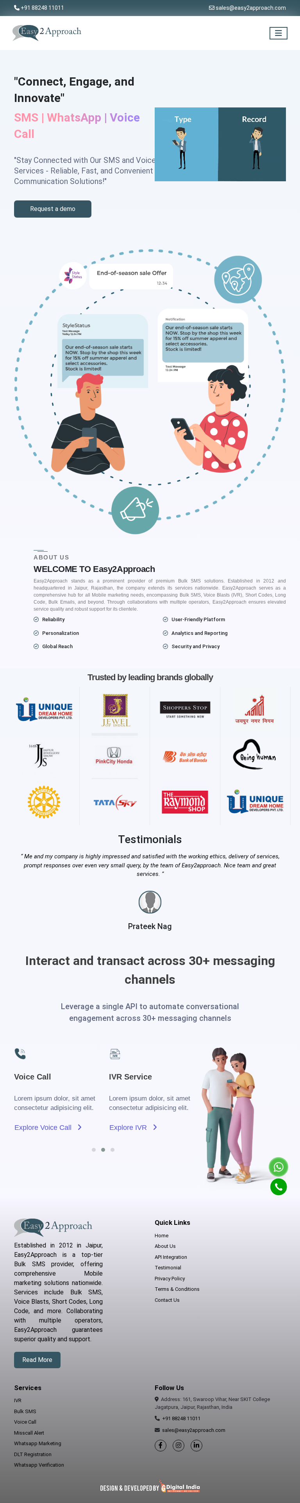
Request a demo (52, 209)
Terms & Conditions (177, 1289)
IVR (17, 1400)
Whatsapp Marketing (37, 1443)
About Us (165, 1246)
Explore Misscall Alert (146, 1127)
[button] (93, 1150)
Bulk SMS (25, 1411)
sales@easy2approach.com (251, 8)
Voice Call (25, 1422)
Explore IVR (36, 1127)
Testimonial (168, 1268)
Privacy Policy (170, 1278)
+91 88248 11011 (42, 8)
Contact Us (167, 1300)
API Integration (171, 1257)
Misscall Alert (29, 1433)
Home (161, 1236)
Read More (37, 1360)
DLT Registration (33, 1454)
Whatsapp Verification (39, 1465)
